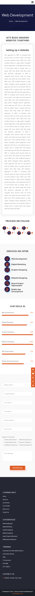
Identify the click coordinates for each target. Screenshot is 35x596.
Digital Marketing (18, 264)
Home (11, 21)
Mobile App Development (17, 290)
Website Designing (19, 278)
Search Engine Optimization (17, 284)
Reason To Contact (8, 437)
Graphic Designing (19, 270)
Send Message (17, 468)
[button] (33, 385)
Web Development (19, 259)
